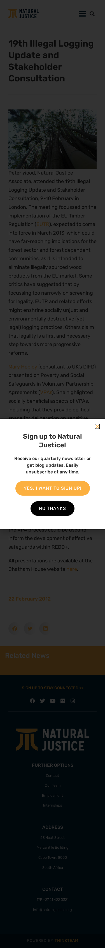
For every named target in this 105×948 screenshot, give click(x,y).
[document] (52, 474)
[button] (97, 426)
